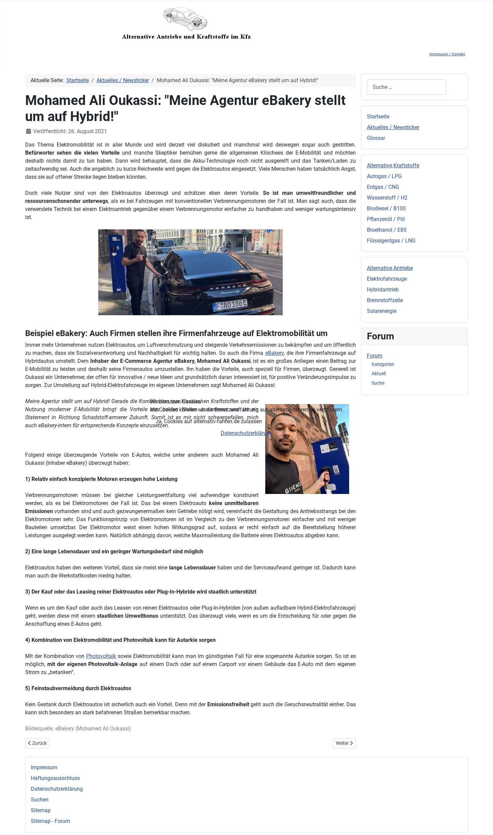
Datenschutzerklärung (247, 433)
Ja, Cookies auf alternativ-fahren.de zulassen (209, 421)
